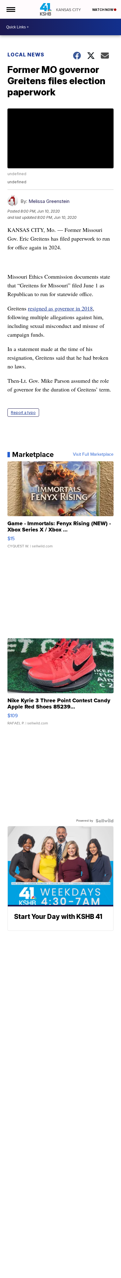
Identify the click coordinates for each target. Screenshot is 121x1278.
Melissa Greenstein (49, 201)
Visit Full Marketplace (93, 454)
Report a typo (23, 412)
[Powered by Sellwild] (105, 821)
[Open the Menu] (10, 9)
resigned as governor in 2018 (60, 308)
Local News (25, 54)
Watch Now (103, 10)
